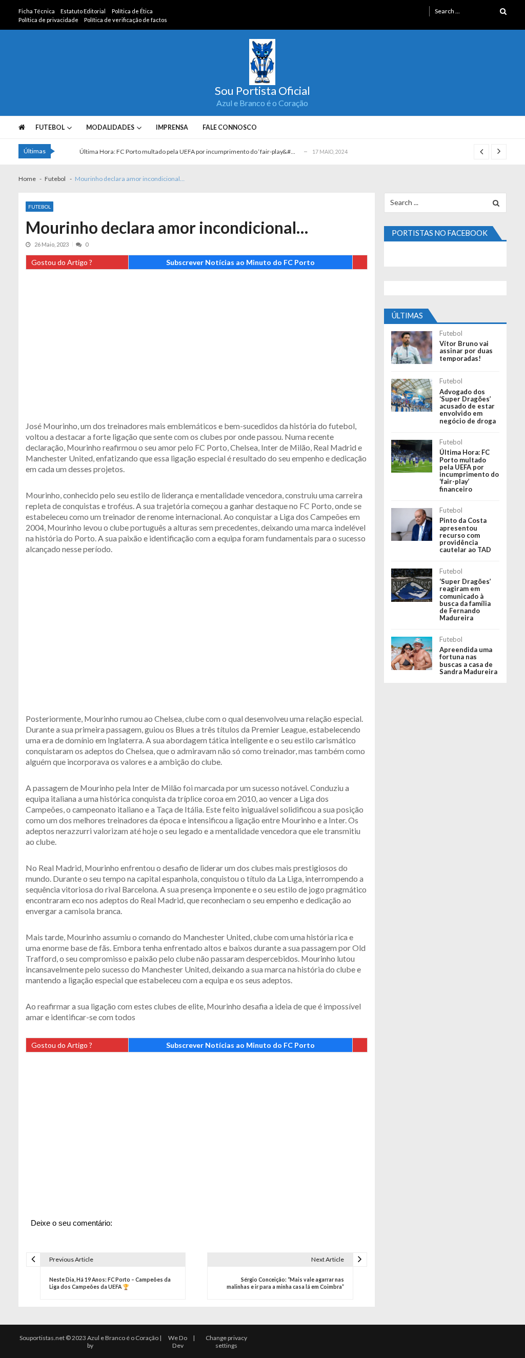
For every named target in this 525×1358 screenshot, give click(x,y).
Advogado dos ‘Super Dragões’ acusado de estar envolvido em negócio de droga (467, 406)
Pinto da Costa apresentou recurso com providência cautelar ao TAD (465, 535)
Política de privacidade (48, 19)
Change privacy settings (226, 1341)
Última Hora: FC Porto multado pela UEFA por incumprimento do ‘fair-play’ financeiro (469, 471)
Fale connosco (230, 127)
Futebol (50, 127)
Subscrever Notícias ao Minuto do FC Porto (240, 262)
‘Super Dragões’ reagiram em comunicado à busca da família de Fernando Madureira (465, 600)
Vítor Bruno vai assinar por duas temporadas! (466, 351)
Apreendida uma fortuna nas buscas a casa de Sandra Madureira (468, 660)
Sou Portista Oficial (262, 90)
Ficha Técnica (36, 11)
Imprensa (172, 127)
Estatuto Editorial (83, 11)
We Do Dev (177, 1341)
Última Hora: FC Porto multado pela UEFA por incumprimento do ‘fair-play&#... (187, 151)
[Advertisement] (197, 348)
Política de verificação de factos (125, 19)
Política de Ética (132, 11)
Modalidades (110, 127)
